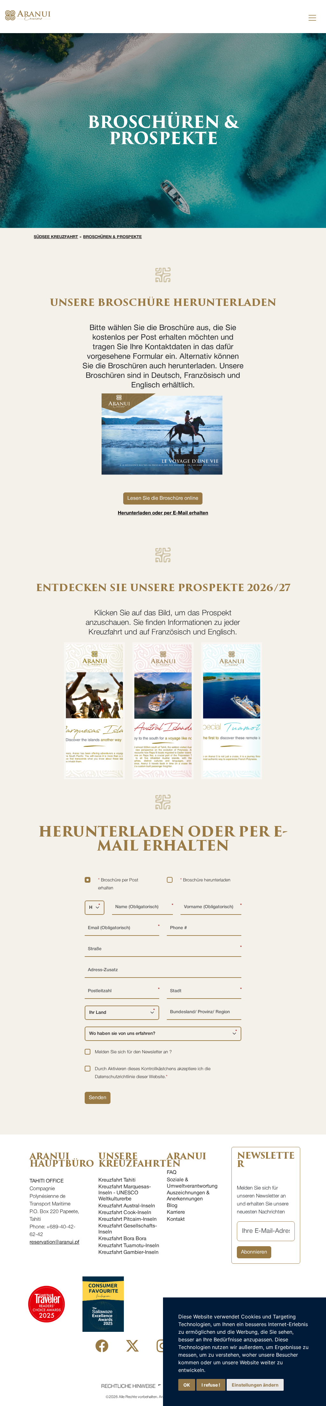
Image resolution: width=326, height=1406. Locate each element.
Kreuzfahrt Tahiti (117, 1180)
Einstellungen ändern (255, 1385)
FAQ (171, 1172)
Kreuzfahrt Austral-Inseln (126, 1206)
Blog (172, 1206)
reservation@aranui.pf (54, 1242)
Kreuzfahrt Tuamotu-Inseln (128, 1246)
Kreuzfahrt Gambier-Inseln (128, 1252)
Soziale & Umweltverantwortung (192, 1183)
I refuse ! (211, 1385)
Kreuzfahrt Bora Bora (122, 1239)
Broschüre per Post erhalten (118, 884)
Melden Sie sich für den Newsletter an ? (133, 1052)
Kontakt (176, 1219)
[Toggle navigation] (312, 18)
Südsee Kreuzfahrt (56, 237)
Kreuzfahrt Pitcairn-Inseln (127, 1219)
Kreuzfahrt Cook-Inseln (124, 1213)
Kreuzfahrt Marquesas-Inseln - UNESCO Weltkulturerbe (124, 1193)
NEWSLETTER (265, 1160)
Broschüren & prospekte (112, 237)
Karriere (176, 1212)
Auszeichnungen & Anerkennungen (188, 1196)
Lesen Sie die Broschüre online (162, 498)
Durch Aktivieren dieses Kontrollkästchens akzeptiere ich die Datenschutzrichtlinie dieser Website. (152, 1073)
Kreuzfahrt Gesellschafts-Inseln (127, 1229)
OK (186, 1385)
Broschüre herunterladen (205, 880)
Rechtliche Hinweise (128, 1386)
